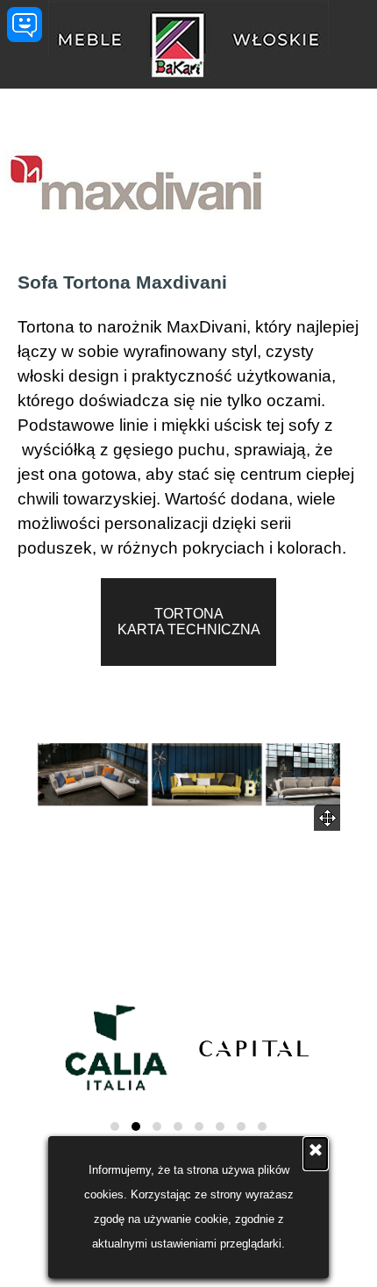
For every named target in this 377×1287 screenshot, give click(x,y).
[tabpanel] (188, 412)
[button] (93, 775)
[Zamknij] (315, 1153)
